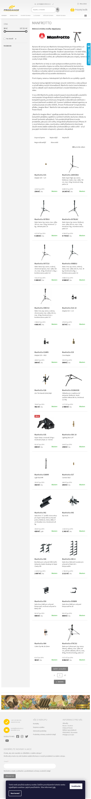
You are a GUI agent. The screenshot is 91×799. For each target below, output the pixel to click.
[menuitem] (6, 15)
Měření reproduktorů (69, 730)
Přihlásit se (10, 776)
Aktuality (65, 723)
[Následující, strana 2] (59, 675)
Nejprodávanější (40, 142)
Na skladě (11, 39)
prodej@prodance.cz (17, 729)
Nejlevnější (53, 137)
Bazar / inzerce (68, 726)
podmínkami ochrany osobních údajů (37, 771)
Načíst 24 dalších (59, 669)
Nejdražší (65, 137)
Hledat (57, 9)
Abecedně (54, 142)
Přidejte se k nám (68, 735)
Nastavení (15, 793)
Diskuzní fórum (68, 728)
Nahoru (61, 682)
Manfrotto (56, 29)
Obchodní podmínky (39, 731)
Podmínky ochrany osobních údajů (44, 734)
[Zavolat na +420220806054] (54, 4)
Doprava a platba (38, 727)
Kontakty (36, 724)
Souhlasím (76, 786)
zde (54, 787)
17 (65, 675)
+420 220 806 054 (16, 721)
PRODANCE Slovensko (70, 732)
